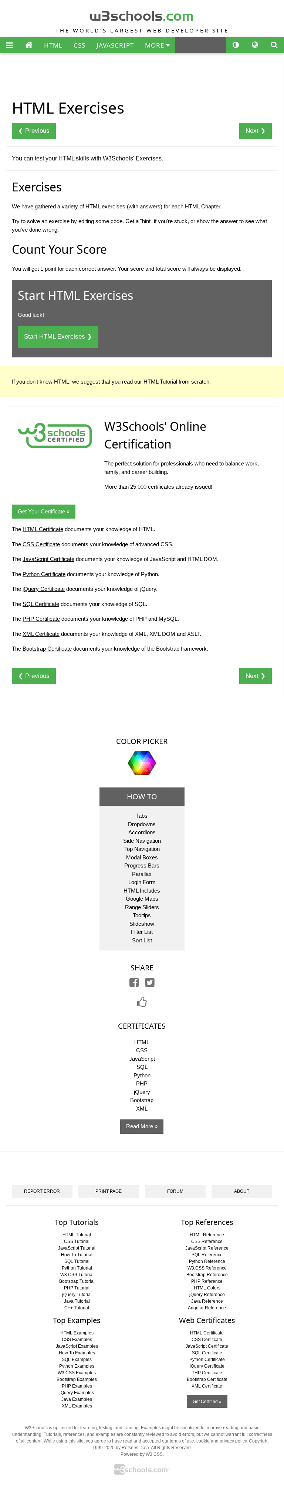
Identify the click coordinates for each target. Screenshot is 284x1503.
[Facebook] (134, 984)
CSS (79, 45)
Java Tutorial (77, 1301)
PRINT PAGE (108, 1191)
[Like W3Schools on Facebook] (142, 1004)
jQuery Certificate (44, 589)
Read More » (142, 1126)
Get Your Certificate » (44, 511)
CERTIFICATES (142, 1026)
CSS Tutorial (76, 1241)
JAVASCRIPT (115, 45)
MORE (155, 45)
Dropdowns (142, 824)
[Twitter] (150, 984)
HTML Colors (207, 1288)
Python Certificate (44, 574)
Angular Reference (207, 1307)
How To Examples (77, 1352)
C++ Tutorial (76, 1307)
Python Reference (207, 1261)
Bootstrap (141, 1100)
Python (142, 1075)
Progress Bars (141, 865)
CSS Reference (207, 1241)
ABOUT (241, 1191)
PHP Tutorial (76, 1288)
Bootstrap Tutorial (77, 1281)
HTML (53, 45)
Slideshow (141, 924)
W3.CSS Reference (207, 1268)
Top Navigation (142, 849)
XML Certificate (41, 634)
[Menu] (9, 45)
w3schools (142, 14)
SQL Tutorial (76, 1261)
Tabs (142, 816)
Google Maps (142, 899)
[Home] (28, 45)
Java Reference (207, 1301)
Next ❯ (256, 130)
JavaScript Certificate (48, 559)
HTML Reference (207, 1234)
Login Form (142, 882)
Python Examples (76, 1366)
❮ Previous (34, 130)
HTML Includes (142, 890)
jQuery (142, 1092)
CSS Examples (77, 1339)
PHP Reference (207, 1281)
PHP (142, 1083)
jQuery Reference (207, 1294)
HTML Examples (77, 1333)
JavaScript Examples (77, 1346)
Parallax (142, 874)
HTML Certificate (43, 529)
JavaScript (142, 1059)
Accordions (142, 832)
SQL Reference (207, 1254)
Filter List (142, 932)
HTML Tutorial (160, 381)
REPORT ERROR (42, 1191)
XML (142, 1108)
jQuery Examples (77, 1392)
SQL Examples (77, 1359)
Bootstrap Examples (77, 1379)
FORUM (175, 1191)
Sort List (142, 940)
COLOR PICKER (142, 741)
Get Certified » (207, 1401)
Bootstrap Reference (207, 1274)
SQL (142, 1067)
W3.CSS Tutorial (77, 1274)
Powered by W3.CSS (142, 1454)
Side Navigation (142, 841)
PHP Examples (77, 1386)
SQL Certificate (41, 604)
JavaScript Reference (207, 1248)
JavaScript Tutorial (76, 1248)
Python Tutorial (77, 1268)
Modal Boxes (142, 857)
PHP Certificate (41, 619)
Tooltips (142, 915)
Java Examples (76, 1399)
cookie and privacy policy (221, 1441)
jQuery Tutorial (77, 1294)
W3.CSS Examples (77, 1372)
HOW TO (142, 796)
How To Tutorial (76, 1254)
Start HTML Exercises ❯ (58, 336)
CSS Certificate (41, 544)
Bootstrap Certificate (47, 648)
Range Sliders (142, 907)
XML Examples (77, 1406)
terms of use (182, 1441)
